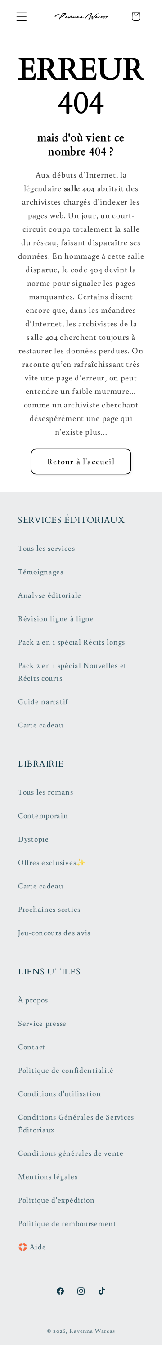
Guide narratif (43, 701)
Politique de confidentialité (66, 1070)
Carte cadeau (40, 725)
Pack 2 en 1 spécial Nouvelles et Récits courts (72, 671)
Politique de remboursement (67, 1223)
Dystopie (33, 839)
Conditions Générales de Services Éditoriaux (76, 1123)
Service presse (42, 1023)
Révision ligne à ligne (56, 618)
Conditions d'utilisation (59, 1093)
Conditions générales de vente (71, 1153)
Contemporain (43, 815)
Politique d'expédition (56, 1200)
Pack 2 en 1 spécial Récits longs (71, 642)
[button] (22, 16)
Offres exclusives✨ (52, 862)
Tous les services (46, 548)
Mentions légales (48, 1176)
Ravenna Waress (92, 1331)
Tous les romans (45, 792)
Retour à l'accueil (81, 461)
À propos (33, 1000)
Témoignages (40, 571)
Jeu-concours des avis (54, 933)
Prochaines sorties (49, 909)
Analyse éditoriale (49, 595)
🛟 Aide (32, 1247)
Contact (31, 1047)
